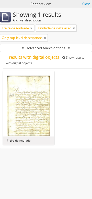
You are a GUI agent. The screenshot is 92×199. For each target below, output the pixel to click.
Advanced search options (46, 48)
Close (86, 4)
